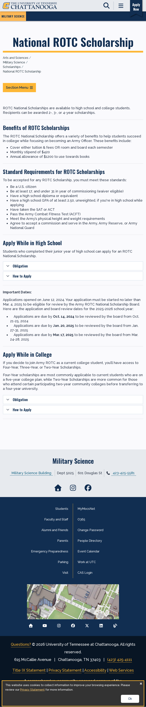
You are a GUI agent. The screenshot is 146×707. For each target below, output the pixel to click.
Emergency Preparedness (49, 551)
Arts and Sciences (15, 58)
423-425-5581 (124, 473)
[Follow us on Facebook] (73, 624)
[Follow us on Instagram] (58, 624)
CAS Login (85, 573)
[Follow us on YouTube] (44, 624)
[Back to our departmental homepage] (58, 488)
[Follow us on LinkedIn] (101, 624)
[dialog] (73, 693)
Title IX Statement (29, 670)
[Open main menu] (121, 6)
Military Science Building (31, 473)
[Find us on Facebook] (88, 488)
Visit (65, 573)
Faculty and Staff (56, 519)
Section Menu (17, 87)
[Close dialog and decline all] (141, 683)
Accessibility (95, 670)
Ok (130, 699)
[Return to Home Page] (30, 624)
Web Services (121, 670)
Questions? (21, 644)
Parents (62, 541)
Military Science (14, 62)
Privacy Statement (65, 670)
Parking (63, 562)
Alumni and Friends (54, 530)
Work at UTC (87, 562)
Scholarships (12, 67)
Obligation (20, 265)
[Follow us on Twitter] (87, 624)
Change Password (90, 530)
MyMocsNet (86, 509)
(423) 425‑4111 (119, 659)
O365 (81, 519)
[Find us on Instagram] (73, 488)
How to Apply (22, 276)
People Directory (90, 541)
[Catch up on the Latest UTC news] (115, 624)
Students (61, 509)
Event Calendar (88, 551)
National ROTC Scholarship (22, 71)
